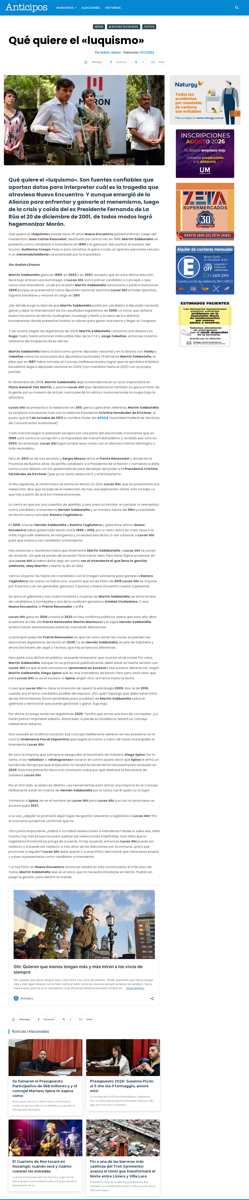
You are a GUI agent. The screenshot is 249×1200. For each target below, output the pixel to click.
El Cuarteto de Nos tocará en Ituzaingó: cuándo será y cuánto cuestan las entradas (41, 1166)
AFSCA (103, 418)
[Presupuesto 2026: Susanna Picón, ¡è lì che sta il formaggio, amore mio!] (123, 1057)
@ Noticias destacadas (123, 26)
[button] (237, 7)
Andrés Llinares (110, 52)
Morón (99, 26)
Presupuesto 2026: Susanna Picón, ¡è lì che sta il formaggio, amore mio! (122, 1086)
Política (149, 26)
